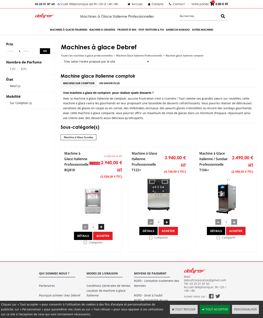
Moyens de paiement (150, 273)
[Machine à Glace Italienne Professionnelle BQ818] (93, 217)
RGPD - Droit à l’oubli (148, 295)
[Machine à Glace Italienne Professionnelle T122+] (159, 213)
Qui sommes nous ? (54, 273)
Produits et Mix (126, 29)
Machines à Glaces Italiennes (68, 29)
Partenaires (47, 286)
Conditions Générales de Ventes (108, 286)
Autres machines (202, 29)
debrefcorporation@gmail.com (205, 280)
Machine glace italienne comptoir (185, 55)
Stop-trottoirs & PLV (151, 29)
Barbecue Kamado (178, 29)
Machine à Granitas (102, 29)
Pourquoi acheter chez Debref (59, 295)
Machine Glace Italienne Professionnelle (139, 55)
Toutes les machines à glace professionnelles (87, 55)
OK (45, 51)
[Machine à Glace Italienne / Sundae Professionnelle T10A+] (226, 213)
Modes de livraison (102, 273)
